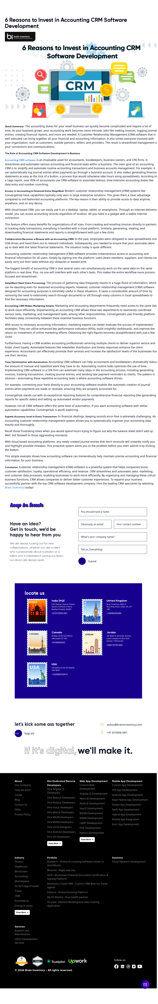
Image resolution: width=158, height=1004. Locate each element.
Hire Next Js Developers (60, 812)
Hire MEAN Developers (60, 817)
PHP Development (90, 828)
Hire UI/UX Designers (59, 827)
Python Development (92, 832)
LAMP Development (91, 823)
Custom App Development (127, 785)
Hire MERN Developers (60, 822)
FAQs (18, 809)
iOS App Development (124, 790)
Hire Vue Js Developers (60, 807)
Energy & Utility (24, 905)
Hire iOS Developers (58, 836)
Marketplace (22, 881)
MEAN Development (91, 813)
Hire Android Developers (61, 832)
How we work (23, 790)
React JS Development (92, 798)
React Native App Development (130, 799)
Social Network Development (129, 861)
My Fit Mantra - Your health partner (67, 897)
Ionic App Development (125, 824)
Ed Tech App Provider (27, 886)
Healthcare (21, 866)
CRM (17, 896)
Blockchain (21, 871)
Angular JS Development (94, 793)
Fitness (19, 861)
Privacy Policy (22, 814)
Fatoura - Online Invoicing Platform (67, 892)
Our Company (23, 785)
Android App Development (127, 795)
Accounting (21, 876)
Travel (18, 891)
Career (19, 795)
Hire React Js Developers (61, 797)
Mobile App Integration (125, 819)
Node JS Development (92, 803)
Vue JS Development (91, 808)
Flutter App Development (126, 804)
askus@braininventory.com (124, 724)
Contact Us (21, 804)
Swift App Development (125, 809)
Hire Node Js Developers (61, 802)
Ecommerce (21, 900)
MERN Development (91, 818)
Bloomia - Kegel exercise (61, 870)
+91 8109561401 (117, 732)
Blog (17, 799)
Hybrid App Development (126, 814)
